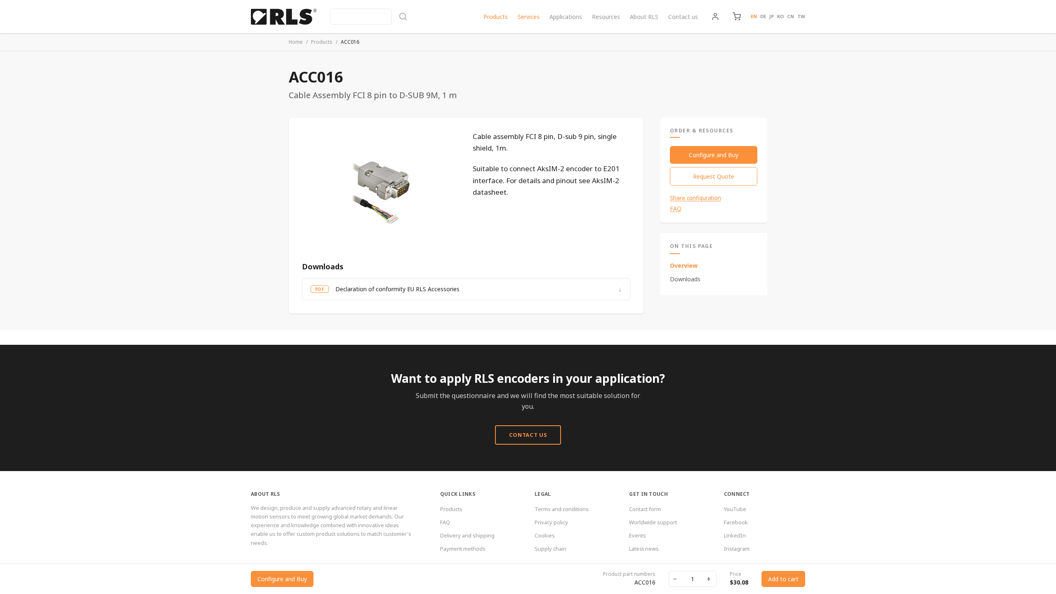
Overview (684, 265)
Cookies (545, 535)
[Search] (369, 17)
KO (780, 16)
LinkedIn (735, 535)
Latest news (644, 548)
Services (529, 17)
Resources (606, 17)
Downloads (685, 279)
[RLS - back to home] (284, 16)
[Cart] (736, 16)
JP (771, 16)
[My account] (715, 16)
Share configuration (695, 198)
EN (754, 16)
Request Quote (713, 176)
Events (637, 535)
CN (790, 16)
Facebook (736, 522)
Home (296, 41)
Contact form (645, 509)
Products (495, 17)
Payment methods (463, 548)
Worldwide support (653, 522)
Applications (565, 17)
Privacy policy (551, 522)
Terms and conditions (562, 509)
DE (763, 16)
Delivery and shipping (467, 535)
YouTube (735, 509)
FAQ (675, 208)
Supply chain (550, 548)
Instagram (737, 548)
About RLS (644, 17)
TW (801, 16)
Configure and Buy (713, 155)
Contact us (683, 17)
